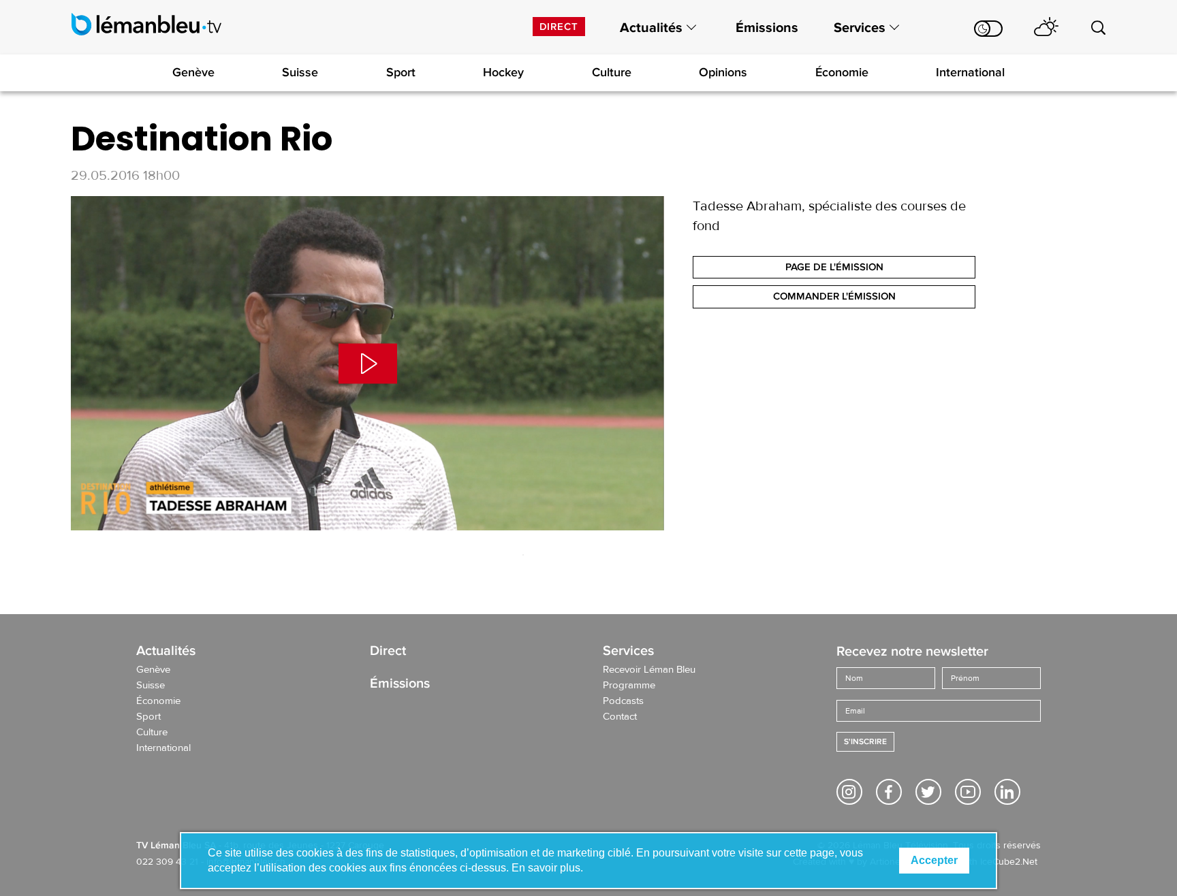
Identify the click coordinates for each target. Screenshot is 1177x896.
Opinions (723, 72)
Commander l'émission (834, 296)
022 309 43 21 (167, 862)
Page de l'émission (834, 267)
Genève (193, 72)
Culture (611, 72)
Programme (629, 685)
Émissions (767, 28)
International (970, 72)
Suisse (300, 72)
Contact (620, 717)
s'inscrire (865, 742)
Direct (558, 26)
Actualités (651, 28)
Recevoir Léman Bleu (649, 670)
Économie (841, 72)
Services (859, 28)
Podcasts (623, 701)
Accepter (934, 860)
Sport (400, 72)
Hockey (503, 72)
